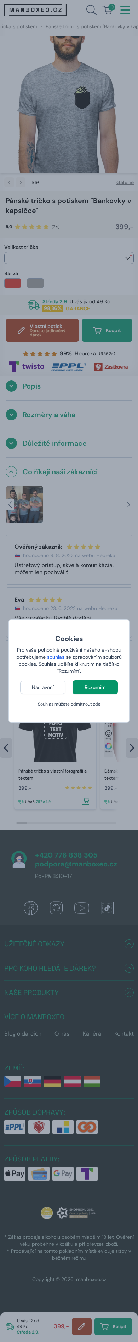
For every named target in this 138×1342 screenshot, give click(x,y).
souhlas (55, 657)
